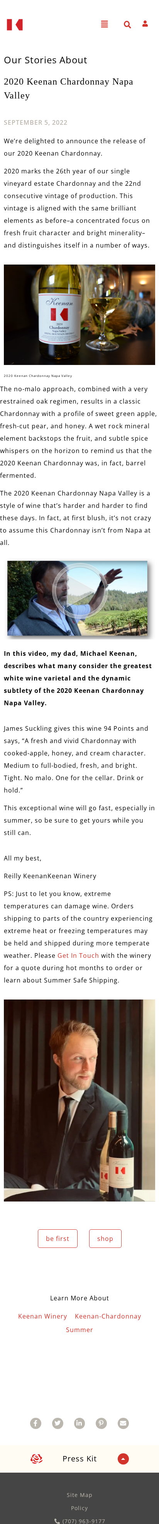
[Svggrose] (36, 1459)
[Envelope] (123, 1423)
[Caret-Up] (123, 1459)
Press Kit (80, 1458)
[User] (145, 23)
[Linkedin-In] (79, 1423)
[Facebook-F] (35, 1423)
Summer (79, 1329)
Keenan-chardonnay (108, 1316)
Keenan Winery (42, 1316)
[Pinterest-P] (101, 1423)
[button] (104, 24)
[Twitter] (57, 1423)
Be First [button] (57, 1238)
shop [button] (105, 1238)
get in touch (79, 955)
